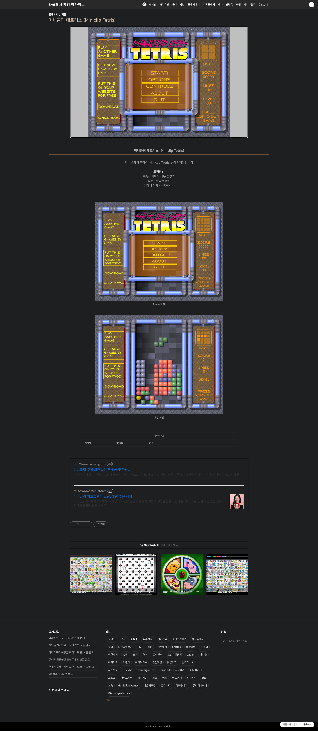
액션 (149, 647)
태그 (220, 4)
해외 (145, 654)
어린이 (126, 662)
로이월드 (157, 654)
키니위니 (192, 677)
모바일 (111, 639)
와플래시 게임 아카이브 (67, 4)
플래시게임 (178, 4)
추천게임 (157, 662)
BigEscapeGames (119, 693)
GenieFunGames (128, 685)
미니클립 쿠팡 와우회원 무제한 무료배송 (102, 469)
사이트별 (164, 4)
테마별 (152, 4)
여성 (164, 677)
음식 (123, 639)
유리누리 (165, 685)
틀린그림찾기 (179, 639)
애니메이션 (196, 670)
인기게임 (162, 639)
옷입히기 (172, 662)
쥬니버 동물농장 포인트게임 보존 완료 (69, 659)
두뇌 (110, 647)
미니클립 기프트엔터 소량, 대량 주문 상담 (103, 496)
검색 (265, 640)
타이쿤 (203, 654)
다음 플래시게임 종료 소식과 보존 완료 (70, 645)
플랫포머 (191, 647)
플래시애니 (194, 4)
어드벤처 (177, 677)
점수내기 (162, 647)
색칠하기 (113, 654)
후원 (238, 4)
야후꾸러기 (182, 685)
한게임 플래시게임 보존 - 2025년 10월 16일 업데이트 (73, 666)
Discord (263, 4)
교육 (110, 685)
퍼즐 (154, 677)
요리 (135, 654)
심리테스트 (188, 662)
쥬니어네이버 (200, 685)
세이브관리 (250, 4)
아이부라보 (141, 662)
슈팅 (125, 654)
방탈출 (134, 639)
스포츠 (111, 677)
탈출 (204, 677)
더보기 (109, 700)
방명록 (229, 4)
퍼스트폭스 (114, 670)
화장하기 (180, 670)
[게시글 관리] (88, 524)
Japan (191, 654)
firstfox (176, 647)
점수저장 (147, 639)
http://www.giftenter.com (90, 490)
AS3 (140, 647)
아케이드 (113, 662)
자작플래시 (209, 4)
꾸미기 (128, 670)
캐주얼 (204, 647)
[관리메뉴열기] (311, 4)
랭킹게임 (142, 677)
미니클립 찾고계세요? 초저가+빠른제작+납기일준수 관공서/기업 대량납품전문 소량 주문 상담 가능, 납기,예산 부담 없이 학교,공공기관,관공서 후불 (148, 503)
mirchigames (146, 670)
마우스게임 (126, 677)
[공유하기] (83, 524)
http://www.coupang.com (90, 464)
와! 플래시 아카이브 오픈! (63, 674)
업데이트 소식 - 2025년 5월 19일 (67, 638)
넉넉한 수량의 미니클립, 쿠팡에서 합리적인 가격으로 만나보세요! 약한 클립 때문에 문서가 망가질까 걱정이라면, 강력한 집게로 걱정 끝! (157, 474)
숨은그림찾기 (125, 647)
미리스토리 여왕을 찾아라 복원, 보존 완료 (71, 652)
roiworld (164, 670)
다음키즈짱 (150, 685)
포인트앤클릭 (174, 654)
